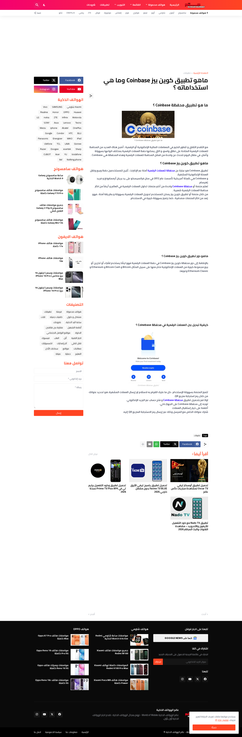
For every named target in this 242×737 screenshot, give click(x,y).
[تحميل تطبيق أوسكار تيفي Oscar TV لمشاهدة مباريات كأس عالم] (189, 470)
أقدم (92, 614)
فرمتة (59, 312)
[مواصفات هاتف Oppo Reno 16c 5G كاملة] (80, 684)
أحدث (203, 614)
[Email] (150, 444)
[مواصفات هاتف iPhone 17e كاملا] (74, 247)
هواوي (136, 13)
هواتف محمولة (156, 5)
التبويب (121, 5)
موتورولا (107, 13)
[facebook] (205, 679)
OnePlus (70, 13)
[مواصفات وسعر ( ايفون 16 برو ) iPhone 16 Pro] (74, 292)
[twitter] (198, 679)
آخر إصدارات (62, 343)
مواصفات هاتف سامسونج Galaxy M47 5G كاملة (49, 221)
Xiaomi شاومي (74, 107)
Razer (43, 149)
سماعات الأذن (51, 348)
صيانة (58, 354)
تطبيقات (104, 5)
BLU (79, 133)
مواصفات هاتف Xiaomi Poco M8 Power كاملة (111, 681)
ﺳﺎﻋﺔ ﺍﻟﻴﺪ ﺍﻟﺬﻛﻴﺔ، (73, 322)
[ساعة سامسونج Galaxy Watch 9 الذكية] (74, 179)
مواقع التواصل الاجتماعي (58, 333)
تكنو (60, 13)
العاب (56, 338)
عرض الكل (93, 454)
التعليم (78, 354)
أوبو (153, 13)
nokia (46, 117)
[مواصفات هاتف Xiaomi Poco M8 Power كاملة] (139, 684)
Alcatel (65, 128)
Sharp (78, 149)
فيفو (145, 13)
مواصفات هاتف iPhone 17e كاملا (50, 245)
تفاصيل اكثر (223, 720)
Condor (60, 133)
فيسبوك (46, 338)
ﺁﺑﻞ (65, 338)
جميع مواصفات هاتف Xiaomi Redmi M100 (112, 652)
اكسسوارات (47, 343)
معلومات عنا (71, 732)
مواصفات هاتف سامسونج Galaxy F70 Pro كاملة (49, 192)
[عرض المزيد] (143, 444)
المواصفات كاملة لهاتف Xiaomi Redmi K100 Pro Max (111, 667)
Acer (57, 154)
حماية (68, 354)
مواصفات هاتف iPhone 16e (50, 259)
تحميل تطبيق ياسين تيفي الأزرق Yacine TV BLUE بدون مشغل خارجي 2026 (148, 488)
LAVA (67, 144)
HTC (71, 133)
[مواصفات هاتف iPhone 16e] (74, 262)
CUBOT (47, 154)
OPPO (66, 112)
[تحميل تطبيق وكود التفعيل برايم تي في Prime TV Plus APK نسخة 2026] (107, 470)
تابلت (43, 317)
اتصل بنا (37, 732)
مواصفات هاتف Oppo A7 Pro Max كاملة (53, 637)
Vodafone (76, 154)
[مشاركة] (91, 95)
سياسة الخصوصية (53, 732)
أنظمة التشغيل (74, 327)
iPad (79, 138)
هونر (127, 13)
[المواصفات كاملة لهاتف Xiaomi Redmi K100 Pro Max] (139, 669)
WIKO (69, 138)
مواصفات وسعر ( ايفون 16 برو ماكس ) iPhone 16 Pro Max (49, 275)
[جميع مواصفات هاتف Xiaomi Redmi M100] (139, 654)
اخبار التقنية (76, 338)
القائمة (137, 5)
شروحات (91, 5)
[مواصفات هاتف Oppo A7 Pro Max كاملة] (80, 640)
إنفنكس (118, 13)
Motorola (76, 117)
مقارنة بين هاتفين (54, 327)
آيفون (171, 13)
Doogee (55, 149)
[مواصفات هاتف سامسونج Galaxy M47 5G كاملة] (74, 224)
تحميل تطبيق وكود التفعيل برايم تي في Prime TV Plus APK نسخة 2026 (107, 488)
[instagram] (182, 679)
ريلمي (81, 13)
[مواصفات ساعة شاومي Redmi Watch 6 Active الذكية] (139, 640)
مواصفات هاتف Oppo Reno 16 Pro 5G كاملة (52, 652)
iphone (53, 128)
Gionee (77, 144)
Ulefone (48, 144)
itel (60, 159)
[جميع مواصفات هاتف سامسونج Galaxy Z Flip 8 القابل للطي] (74, 209)
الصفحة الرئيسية (200, 73)
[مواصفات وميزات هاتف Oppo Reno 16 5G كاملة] (80, 669)
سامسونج (182, 13)
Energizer (57, 138)
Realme (44, 112)
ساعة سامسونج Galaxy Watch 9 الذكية (50, 177)
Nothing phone (74, 159)
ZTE (89, 13)
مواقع (66, 348)
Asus (56, 123)
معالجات (77, 348)
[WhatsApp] (156, 444)
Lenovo (67, 123)
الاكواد (78, 333)
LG (38, 117)
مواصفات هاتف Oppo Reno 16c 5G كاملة (51, 681)
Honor (56, 112)
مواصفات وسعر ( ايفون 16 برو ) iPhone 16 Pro (49, 289)
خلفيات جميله (56, 317)
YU (65, 154)
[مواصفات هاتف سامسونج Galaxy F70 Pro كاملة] (74, 194)
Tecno (78, 123)
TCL (58, 144)
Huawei (77, 112)
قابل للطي (76, 343)
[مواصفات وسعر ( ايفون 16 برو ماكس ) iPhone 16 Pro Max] (74, 277)
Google (48, 133)
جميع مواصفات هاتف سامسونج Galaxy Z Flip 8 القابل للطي (49, 208)
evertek (67, 149)
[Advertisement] (121, 44)
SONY (46, 123)
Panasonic (43, 138)
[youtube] (190, 679)
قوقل (97, 13)
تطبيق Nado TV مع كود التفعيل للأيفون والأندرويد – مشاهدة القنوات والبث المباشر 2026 (190, 526)
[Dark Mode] (44, 5)
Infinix (65, 117)
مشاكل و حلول (74, 317)
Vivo (45, 107)
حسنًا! (214, 727)
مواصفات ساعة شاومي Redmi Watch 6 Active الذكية (111, 637)
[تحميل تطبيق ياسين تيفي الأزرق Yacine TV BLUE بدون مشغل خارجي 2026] (148, 470)
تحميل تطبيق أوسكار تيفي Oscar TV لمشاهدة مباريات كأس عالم (189, 488)
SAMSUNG (57, 107)
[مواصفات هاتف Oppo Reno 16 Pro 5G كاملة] (80, 654)
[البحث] (37, 5)
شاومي (162, 13)
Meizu (43, 128)
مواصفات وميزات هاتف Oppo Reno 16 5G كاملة (52, 667)
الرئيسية (174, 5)
